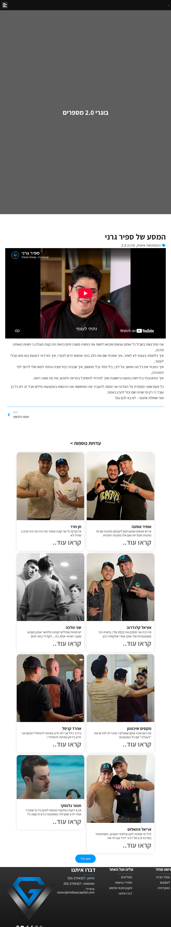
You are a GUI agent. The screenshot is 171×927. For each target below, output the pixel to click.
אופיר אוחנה (141, 526)
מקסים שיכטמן (139, 728)
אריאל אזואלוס (139, 829)
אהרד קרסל (71, 728)
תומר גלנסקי (71, 805)
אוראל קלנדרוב (139, 627)
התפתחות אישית (149, 245)
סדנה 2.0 (128, 245)
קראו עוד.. (137, 542)
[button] (5, 5)
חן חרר (75, 526)
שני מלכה (73, 627)
